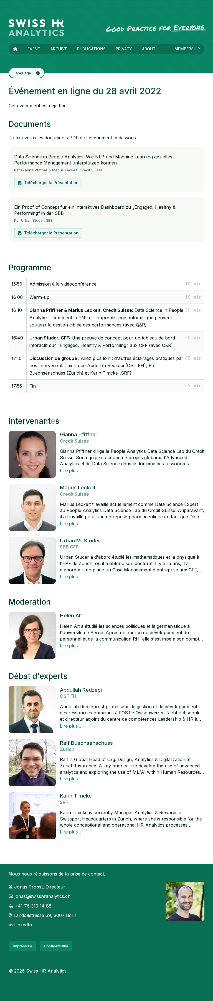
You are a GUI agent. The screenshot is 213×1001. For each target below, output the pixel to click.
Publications (91, 48)
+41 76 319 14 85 (33, 906)
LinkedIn (23, 924)
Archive (58, 48)
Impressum (22, 946)
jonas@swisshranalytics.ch (42, 896)
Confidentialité (56, 946)
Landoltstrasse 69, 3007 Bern (45, 915)
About (149, 48)
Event (33, 48)
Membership (187, 48)
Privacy (124, 48)
